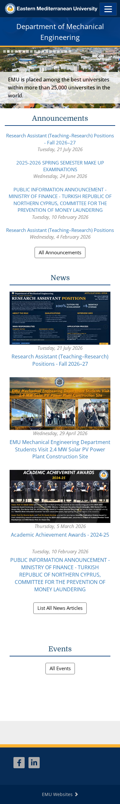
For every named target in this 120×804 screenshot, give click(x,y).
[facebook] (19, 762)
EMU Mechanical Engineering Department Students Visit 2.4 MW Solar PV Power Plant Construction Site (60, 449)
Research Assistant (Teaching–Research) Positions (60, 230)
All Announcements (60, 252)
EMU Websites (58, 794)
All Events (60, 668)
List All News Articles (60, 608)
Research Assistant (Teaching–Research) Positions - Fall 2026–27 (60, 138)
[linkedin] (34, 762)
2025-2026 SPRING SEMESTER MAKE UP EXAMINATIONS (60, 165)
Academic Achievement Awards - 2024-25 (60, 534)
